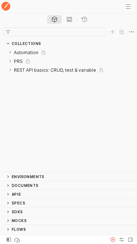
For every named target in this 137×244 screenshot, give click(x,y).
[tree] (69, 110)
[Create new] (112, 31)
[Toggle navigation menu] (128, 6)
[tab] (54, 19)
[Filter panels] (8, 31)
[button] (113, 239)
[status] (17, 239)
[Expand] (10, 52)
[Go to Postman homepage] (5, 7)
